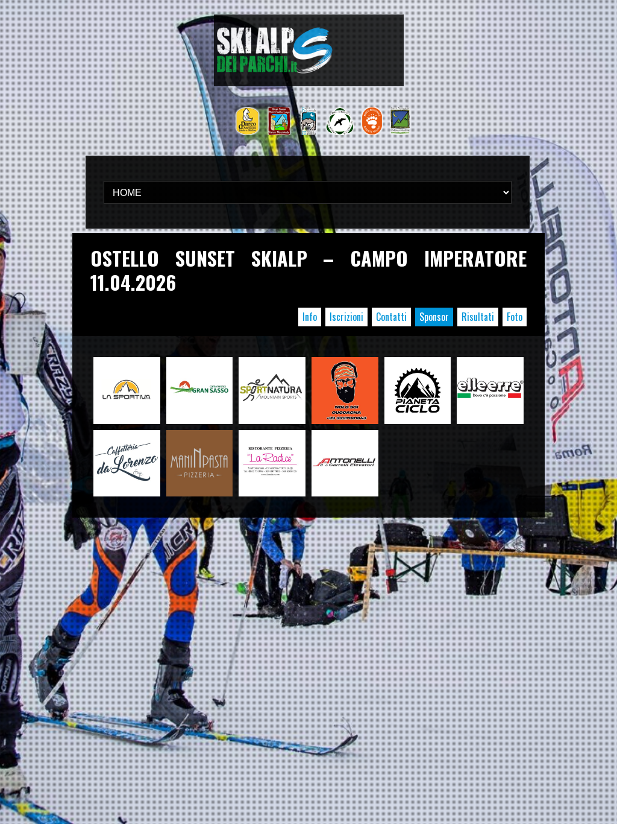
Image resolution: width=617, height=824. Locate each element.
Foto (514, 316)
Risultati (478, 316)
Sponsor (434, 316)
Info (309, 316)
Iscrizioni (346, 316)
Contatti (391, 316)
